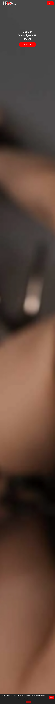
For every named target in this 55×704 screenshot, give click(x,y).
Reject (28, 702)
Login (50, 3)
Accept (51, 697)
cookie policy (26, 698)
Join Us (27, 44)
